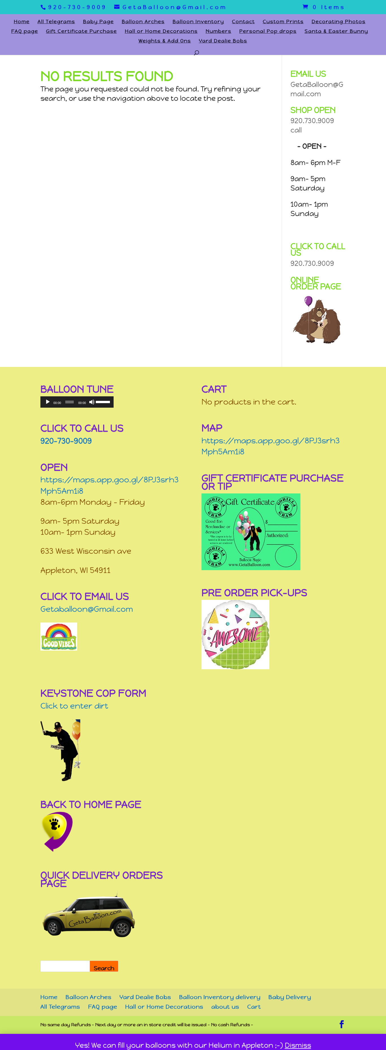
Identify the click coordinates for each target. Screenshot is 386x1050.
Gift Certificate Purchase (81, 31)
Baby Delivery (289, 997)
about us (225, 1006)
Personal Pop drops (268, 31)
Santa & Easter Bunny (336, 31)
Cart (254, 1006)
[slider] (103, 401)
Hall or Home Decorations (161, 31)
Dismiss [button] (298, 1045)
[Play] (48, 402)
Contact (243, 22)
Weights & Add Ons (164, 41)
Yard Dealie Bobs (223, 41)
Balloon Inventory (198, 22)
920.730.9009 (312, 263)
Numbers (218, 31)
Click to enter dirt (74, 706)
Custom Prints (283, 22)
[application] (77, 402)
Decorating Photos (339, 22)
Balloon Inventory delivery (220, 997)
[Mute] (92, 402)
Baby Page (98, 22)
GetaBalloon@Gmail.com (316, 89)
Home (22, 22)
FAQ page (24, 31)
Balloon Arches (143, 22)
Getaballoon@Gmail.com (86, 609)
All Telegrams (56, 22)
